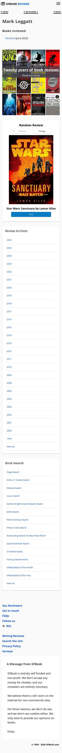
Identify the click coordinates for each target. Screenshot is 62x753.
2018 (9, 303)
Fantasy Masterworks (17, 559)
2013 (9, 343)
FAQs (5, 616)
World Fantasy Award (17, 519)
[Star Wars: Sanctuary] (31, 203)
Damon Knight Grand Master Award (25, 503)
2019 (9, 295)
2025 (9, 247)
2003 (9, 406)
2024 (9, 255)
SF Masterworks (15, 551)
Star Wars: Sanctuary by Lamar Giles (31, 208)
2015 (9, 327)
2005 (9, 390)
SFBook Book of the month (20, 567)
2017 (9, 311)
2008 (9, 383)
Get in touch (10, 610)
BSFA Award (13, 511)
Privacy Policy (11, 646)
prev (5, 11)
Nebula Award (14, 488)
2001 (9, 422)
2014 (9, 335)
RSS (8, 626)
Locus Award (13, 495)
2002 (9, 414)
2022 (9, 271)
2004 (9, 398)
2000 (9, 430)
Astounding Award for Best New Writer (26, 535)
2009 (9, 375)
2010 (9, 367)
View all (10, 446)
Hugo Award (13, 472)
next (58, 11)
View (31, 214)
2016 (9, 319)
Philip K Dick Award (16, 527)
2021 (9, 279)
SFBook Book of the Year (19, 575)
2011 (9, 359)
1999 (9, 438)
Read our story (31, 75)
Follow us (8, 621)
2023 (9, 263)
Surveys (7, 651)
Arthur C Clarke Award (18, 480)
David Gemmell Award (18, 543)
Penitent (10, 38)
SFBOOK (17, 4)
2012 (9, 351)
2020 (9, 287)
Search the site (12, 641)
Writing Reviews (13, 636)
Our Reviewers (12, 605)
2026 (9, 239)
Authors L (31, 11)
